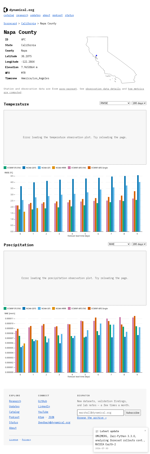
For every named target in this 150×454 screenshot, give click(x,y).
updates (35, 15)
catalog (9, 15)
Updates (14, 406)
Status (13, 422)
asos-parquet (68, 88)
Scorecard (10, 23)
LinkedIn (44, 406)
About (12, 428)
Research (15, 401)
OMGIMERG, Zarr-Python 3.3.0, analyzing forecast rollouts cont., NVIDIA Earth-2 (120, 440)
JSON (51, 417)
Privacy (26, 439)
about (46, 15)
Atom (41, 417)
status (69, 15)
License (13, 439)
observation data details (103, 88)
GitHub (42, 401)
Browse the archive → (91, 417)
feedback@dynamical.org (54, 422)
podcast (57, 15)
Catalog (14, 412)
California (28, 23)
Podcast (14, 417)
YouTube (43, 412)
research (22, 15)
